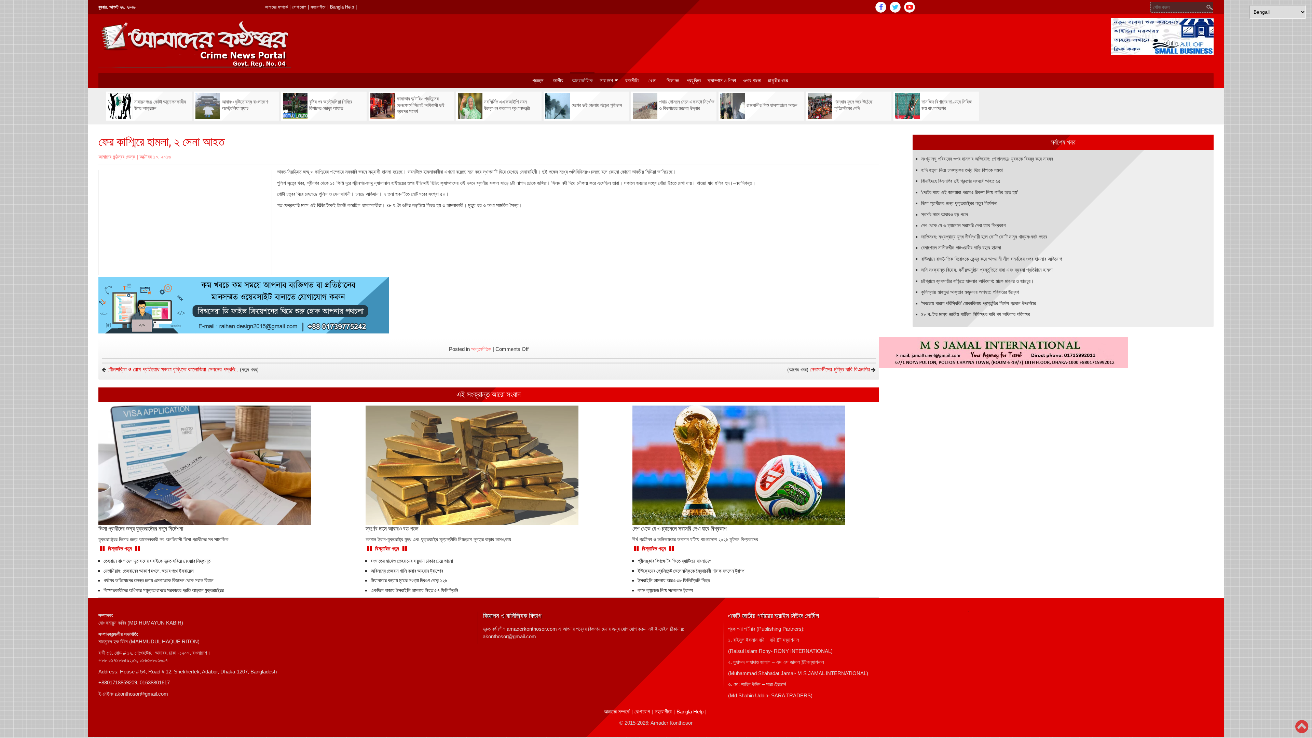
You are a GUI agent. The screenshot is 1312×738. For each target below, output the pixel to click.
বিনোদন (673, 81)
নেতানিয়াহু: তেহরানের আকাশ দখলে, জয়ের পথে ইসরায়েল (149, 571)
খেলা (652, 81)
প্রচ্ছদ (537, 81)
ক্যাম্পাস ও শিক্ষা (722, 81)
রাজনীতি (632, 81)
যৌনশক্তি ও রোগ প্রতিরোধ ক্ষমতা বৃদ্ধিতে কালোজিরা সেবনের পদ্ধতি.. (173, 369)
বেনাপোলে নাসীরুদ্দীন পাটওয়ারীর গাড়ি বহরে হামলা (961, 247)
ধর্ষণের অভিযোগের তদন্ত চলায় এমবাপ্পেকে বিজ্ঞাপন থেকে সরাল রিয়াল (159, 580)
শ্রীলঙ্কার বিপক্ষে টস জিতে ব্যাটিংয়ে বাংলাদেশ (674, 561)
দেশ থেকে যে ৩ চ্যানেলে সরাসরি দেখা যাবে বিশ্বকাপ (963, 225)
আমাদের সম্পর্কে (276, 7)
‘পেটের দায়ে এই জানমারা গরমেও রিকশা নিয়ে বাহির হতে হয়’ (969, 192)
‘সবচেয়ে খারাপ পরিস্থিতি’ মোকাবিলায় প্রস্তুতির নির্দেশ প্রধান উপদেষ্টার (978, 303)
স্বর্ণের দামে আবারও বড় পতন (944, 214)
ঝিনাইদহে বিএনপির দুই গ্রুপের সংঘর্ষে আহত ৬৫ (961, 181)
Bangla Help (342, 7)
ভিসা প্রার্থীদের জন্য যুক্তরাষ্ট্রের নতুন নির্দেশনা (959, 203)
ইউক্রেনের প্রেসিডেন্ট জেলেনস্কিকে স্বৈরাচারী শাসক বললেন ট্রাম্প (691, 571)
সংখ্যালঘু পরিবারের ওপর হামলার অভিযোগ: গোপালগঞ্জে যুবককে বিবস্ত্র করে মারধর (987, 159)
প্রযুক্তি (694, 81)
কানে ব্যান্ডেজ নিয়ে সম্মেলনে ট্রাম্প (665, 590)
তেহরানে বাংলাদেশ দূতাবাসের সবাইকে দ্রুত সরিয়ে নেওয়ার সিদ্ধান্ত (157, 561)
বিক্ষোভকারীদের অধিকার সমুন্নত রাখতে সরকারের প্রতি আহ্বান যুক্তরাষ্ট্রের (164, 590)
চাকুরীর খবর (778, 81)
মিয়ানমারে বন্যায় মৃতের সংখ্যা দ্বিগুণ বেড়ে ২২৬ (409, 580)
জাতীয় (558, 81)
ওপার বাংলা (752, 81)
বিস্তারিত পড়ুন (120, 548)
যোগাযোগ (299, 7)
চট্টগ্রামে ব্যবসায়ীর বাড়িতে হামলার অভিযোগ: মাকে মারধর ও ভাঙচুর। (977, 281)
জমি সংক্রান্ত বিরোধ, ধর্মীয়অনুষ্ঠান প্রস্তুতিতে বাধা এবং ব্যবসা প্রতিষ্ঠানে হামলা (987, 270)
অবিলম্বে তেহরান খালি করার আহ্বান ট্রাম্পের (407, 571)
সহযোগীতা (318, 7)
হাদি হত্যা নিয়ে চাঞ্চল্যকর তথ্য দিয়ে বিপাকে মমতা (962, 170)
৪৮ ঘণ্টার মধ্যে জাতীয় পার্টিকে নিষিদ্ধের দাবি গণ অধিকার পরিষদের (975, 314)
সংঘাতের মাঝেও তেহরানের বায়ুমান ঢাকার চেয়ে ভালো (412, 561)
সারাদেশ (606, 81)
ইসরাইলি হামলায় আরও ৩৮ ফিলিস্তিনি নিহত (674, 580)
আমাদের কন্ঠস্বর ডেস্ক (116, 157)
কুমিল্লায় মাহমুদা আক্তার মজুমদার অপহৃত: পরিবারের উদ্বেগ (970, 292)
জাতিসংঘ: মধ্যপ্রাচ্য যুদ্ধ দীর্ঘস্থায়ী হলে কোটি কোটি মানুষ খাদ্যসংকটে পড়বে (984, 237)
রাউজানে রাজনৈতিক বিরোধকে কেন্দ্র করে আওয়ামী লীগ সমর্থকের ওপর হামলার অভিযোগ (991, 259)
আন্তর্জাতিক (582, 81)
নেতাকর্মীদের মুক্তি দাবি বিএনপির (840, 369)
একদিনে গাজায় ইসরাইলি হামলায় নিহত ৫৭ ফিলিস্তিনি (415, 590)
